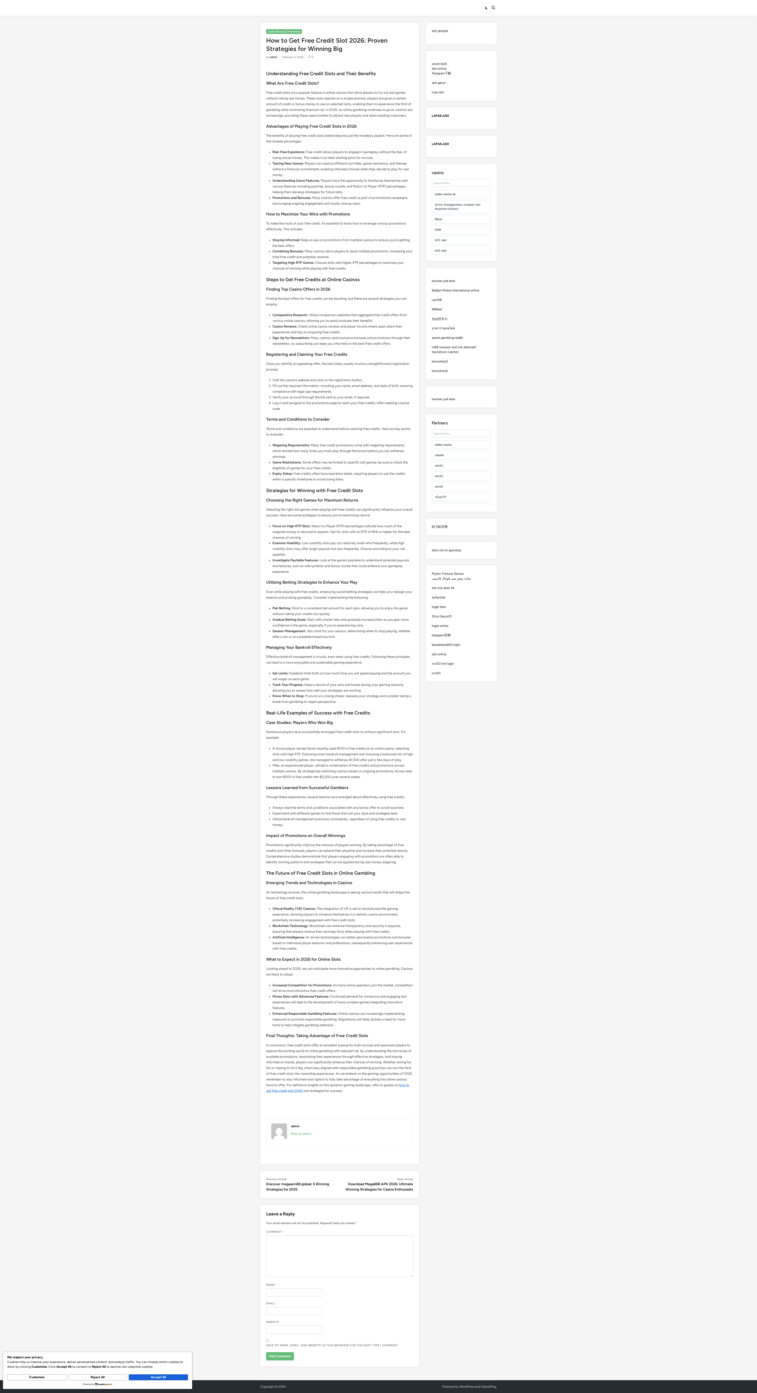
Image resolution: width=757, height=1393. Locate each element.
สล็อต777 (441, 497)
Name (271, 1285)
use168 (437, 300)
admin (273, 57)
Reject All (98, 1377)
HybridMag (488, 1386)
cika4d (439, 455)
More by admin (301, 1134)
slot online (439, 68)
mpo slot (438, 92)
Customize (37, 1377)
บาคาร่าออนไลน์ (443, 328)
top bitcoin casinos (445, 352)
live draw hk (446, 588)
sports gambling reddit (447, 338)
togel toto (439, 607)
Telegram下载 (441, 73)
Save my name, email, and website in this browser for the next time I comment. (332, 1345)
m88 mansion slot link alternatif (454, 347)
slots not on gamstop (446, 550)
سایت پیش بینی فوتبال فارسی (451, 578)
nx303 (436, 673)
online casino (443, 444)
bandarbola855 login (446, 645)
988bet (437, 309)
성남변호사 (439, 319)
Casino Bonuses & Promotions (284, 31)
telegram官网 (441, 635)
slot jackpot (440, 31)
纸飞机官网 (439, 527)
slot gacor (439, 83)
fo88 (438, 229)
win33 (439, 465)
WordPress (467, 1386)
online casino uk (445, 194)
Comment (275, 1232)
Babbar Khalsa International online (455, 290)
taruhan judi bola (443, 281)
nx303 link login (443, 664)
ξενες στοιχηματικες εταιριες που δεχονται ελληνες (457, 206)
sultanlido (438, 597)
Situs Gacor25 (442, 616)
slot (434, 588)
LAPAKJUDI (440, 116)
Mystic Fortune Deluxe (448, 574)
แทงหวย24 (439, 64)
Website (272, 1322)
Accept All (158, 1377)
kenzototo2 (440, 361)
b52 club (441, 240)
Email (272, 1303)
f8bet (438, 219)
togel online (440, 626)
